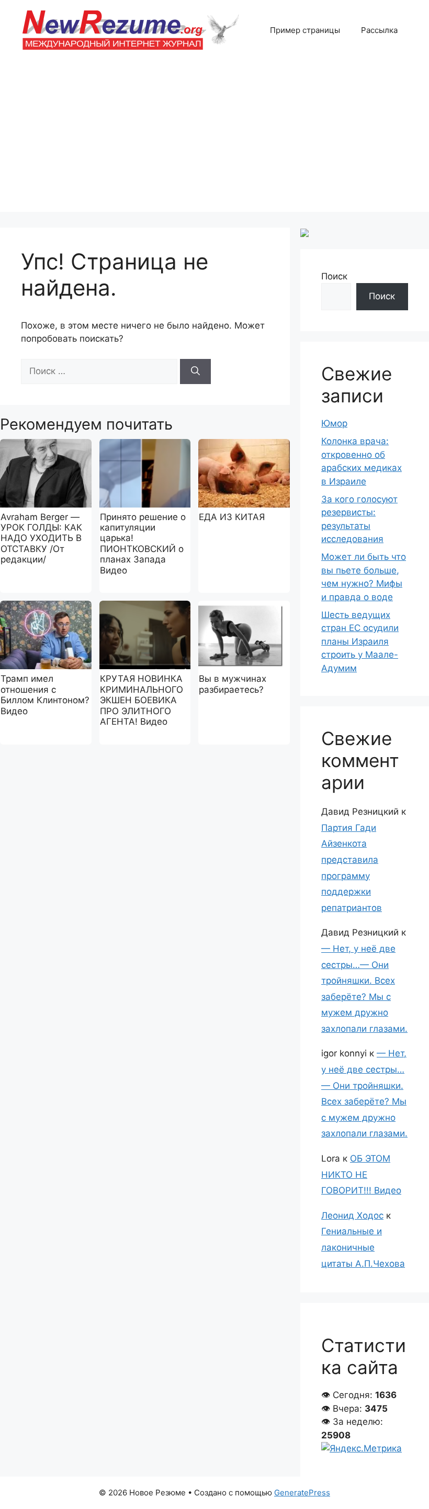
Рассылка (379, 30)
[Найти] (195, 371)
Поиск (334, 276)
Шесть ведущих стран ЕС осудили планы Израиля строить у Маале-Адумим (360, 641)
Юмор (334, 423)
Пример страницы (305, 30)
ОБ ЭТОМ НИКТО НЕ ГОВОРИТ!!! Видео (361, 1174)
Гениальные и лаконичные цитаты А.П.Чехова (363, 1247)
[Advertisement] (214, 138)
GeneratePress (302, 1492)
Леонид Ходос (352, 1215)
